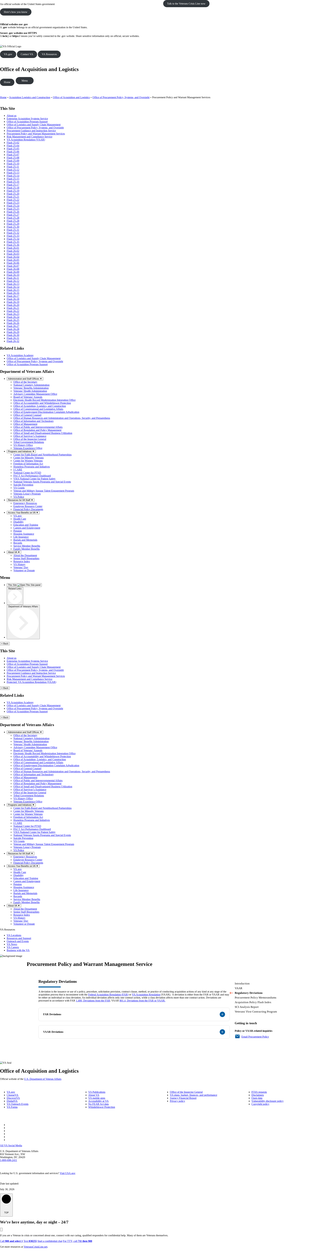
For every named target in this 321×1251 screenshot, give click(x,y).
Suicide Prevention (23, 484)
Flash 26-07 (13, 266)
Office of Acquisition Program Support (27, 121)
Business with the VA (18, 950)
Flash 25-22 (13, 199)
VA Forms (12, 1107)
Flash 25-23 (13, 202)
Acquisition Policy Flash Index (253, 1002)
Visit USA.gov (67, 1173)
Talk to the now (186, 3)
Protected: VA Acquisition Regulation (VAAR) (31, 682)
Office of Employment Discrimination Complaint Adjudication (46, 412)
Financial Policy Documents (28, 509)
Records (17, 542)
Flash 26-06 (13, 263)
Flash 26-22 (13, 311)
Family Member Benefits (26, 548)
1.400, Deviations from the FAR (93, 1000)
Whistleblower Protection (101, 1107)
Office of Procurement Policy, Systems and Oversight (35, 361)
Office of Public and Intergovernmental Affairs (38, 427)
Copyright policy (260, 1104)
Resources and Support (19, 938)
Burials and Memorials (25, 539)
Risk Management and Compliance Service (29, 136)
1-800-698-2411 (8, 1160)
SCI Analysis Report (247, 1007)
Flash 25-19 (13, 190)
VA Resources (49, 54)
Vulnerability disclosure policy (267, 1101)
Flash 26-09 (13, 272)
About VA (14, 552)
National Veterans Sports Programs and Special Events (42, 481)
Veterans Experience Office (27, 448)
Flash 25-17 (13, 184)
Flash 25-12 (13, 169)
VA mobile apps (96, 1098)
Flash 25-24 (13, 205)
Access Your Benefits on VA (23, 512)
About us (11, 115)
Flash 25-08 (13, 157)
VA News (12, 944)
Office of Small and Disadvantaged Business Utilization (42, 433)
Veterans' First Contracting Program (256, 1011)
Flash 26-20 (13, 305)
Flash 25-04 (13, 145)
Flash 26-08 (13, 269)
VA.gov (8, 54)
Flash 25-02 (13, 142)
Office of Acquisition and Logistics (39, 69)
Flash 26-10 (13, 275)
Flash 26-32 (13, 341)
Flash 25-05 (13, 148)
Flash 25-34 (13, 238)
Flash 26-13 (13, 284)
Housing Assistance (23, 533)
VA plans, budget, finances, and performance (193, 1095)
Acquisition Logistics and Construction (29, 97)
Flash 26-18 (13, 299)
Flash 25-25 (13, 208)
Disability (18, 521)
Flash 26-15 (13, 290)
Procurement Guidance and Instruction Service (31, 130)
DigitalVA (12, 1101)
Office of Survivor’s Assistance (29, 436)
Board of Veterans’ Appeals (27, 397)
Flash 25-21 (13, 196)
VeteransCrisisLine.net (35, 1246)
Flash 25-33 (13, 235)
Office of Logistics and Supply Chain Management (34, 124)
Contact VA (27, 54)
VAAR (238, 988)
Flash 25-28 (13, 217)
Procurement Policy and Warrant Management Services (36, 133)
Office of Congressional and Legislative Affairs (38, 409)
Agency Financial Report (183, 1098)
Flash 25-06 (13, 151)
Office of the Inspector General (29, 439)
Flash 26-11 (13, 278)
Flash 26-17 (13, 296)
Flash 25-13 (13, 172)
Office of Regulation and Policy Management (37, 430)
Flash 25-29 (13, 223)
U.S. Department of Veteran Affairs (42, 1079)
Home (7, 82)
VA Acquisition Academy (20, 355)
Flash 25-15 (13, 178)
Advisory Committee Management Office (35, 394)
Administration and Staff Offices (25, 379)
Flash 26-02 (13, 250)
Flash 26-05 (13, 260)
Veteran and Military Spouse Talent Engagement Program (43, 490)
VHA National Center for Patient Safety (34, 478)
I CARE (17, 469)
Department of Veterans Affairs (23, 606)
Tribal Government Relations (28, 442)
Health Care (19, 518)
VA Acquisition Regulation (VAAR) (26, 139)
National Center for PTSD (27, 472)
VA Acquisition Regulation (146, 994)
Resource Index (21, 561)
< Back (4, 643)
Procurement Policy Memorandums (255, 997)
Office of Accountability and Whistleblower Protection (42, 403)
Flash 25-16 (13, 181)
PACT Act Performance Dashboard (32, 475)
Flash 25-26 (13, 211)
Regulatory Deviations (249, 992)
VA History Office (23, 445)
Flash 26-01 (13, 247)
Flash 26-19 (13, 302)
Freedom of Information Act (28, 463)
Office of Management (25, 424)
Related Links (15, 588)
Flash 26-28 (13, 329)
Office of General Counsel (27, 415)
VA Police (18, 496)
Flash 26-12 (13, 281)
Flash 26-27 (13, 326)
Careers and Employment (26, 527)
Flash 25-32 (13, 232)
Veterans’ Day (20, 567)
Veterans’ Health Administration (30, 391)
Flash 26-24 (13, 317)
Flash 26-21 (13, 308)
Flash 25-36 (13, 244)
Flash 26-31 (13, 338)
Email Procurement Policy (255, 1036)
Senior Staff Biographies (26, 558)
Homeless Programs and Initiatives (31, 466)
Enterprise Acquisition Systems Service (27, 118)
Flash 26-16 (13, 293)
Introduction (242, 983)
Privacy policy (177, 1101)
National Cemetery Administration (31, 385)
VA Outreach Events (17, 1104)
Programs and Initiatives (21, 451)
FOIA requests (259, 1092)
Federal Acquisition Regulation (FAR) (108, 994)
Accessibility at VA (98, 1101)
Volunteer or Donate (24, 570)
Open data (256, 1098)
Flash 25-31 (13, 229)
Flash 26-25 (13, 320)
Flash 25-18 (13, 187)
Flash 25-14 (13, 175)
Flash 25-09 (13, 160)
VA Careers (13, 947)
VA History (19, 564)
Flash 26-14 (13, 287)
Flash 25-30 (13, 226)
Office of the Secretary (25, 382)
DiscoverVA (13, 1098)
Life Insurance (21, 536)
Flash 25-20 (13, 193)
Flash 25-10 (13, 163)
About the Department (25, 555)
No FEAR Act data (98, 1104)
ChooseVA (12, 1095)
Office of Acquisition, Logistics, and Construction (39, 406)
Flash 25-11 (13, 166)
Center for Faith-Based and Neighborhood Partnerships (42, 454)
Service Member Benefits (26, 545)
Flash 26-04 (13, 257)
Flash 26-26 (13, 323)
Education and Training (25, 524)
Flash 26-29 (13, 332)
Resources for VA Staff (20, 500)
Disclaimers (257, 1095)
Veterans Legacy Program (27, 493)
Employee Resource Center (27, 506)
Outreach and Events (18, 941)
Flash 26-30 (13, 335)
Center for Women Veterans (28, 460)
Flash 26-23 (13, 314)
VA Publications (96, 1092)
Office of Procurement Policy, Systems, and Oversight (120, 97)
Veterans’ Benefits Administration (31, 388)
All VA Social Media (11, 1145)
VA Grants (19, 487)
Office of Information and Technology (33, 421)
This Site (12, 585)
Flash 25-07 (13, 154)
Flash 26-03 (13, 254)
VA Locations (14, 935)
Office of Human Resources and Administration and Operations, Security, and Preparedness (61, 418)
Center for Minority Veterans (28, 457)
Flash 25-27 (13, 214)
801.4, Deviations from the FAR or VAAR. (142, 1000)
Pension (17, 530)
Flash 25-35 (13, 241)
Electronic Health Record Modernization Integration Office (44, 400)
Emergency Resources (25, 503)
